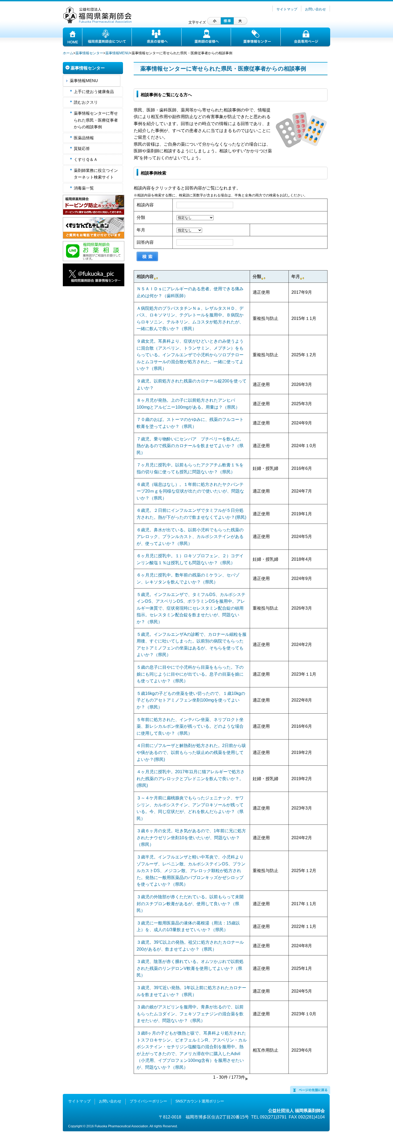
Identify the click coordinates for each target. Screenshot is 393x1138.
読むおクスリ (86, 102)
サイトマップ (286, 9)
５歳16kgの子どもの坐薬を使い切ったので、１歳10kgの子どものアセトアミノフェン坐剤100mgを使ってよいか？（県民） (191, 700)
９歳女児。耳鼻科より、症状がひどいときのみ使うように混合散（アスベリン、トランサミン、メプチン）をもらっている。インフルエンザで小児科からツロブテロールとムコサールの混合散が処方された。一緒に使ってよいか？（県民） (190, 355)
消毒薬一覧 (84, 188)
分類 (141, 217)
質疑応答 (82, 148)
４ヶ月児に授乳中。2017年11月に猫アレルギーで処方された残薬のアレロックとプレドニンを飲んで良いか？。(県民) (191, 778)
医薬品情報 (84, 138)
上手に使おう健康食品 (94, 91)
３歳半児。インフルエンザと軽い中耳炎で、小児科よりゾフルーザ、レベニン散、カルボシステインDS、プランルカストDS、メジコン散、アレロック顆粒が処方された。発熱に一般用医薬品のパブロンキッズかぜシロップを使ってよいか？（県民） (191, 871)
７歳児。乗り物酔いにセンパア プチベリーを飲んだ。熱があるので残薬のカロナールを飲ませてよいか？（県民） (190, 446)
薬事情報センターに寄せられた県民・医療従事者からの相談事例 (96, 120)
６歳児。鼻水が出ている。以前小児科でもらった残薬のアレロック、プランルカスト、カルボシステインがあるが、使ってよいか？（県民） (190, 537)
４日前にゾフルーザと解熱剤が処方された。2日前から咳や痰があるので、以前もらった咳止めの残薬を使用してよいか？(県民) (191, 752)
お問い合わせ (315, 9)
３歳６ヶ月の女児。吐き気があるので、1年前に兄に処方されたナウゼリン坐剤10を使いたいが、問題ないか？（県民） (191, 838)
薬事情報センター (89, 53)
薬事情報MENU (117, 53)
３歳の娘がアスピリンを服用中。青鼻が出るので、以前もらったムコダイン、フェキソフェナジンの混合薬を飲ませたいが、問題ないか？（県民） (190, 1014)
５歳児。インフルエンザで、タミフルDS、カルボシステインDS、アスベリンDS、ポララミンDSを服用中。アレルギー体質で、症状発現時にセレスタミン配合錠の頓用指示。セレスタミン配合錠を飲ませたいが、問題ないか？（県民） (191, 608)
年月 (141, 230)
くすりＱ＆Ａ (86, 159)
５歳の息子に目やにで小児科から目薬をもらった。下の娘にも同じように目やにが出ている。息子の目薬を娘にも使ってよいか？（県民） (190, 674)
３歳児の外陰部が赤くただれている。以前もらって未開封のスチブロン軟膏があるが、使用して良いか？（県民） (190, 904)
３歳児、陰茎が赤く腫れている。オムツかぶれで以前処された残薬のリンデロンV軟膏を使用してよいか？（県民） (190, 968)
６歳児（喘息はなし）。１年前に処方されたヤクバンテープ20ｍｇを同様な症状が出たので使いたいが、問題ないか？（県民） (190, 491)
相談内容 (145, 205)
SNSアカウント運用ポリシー (199, 1101)
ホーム (68, 53)
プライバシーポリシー (148, 1101)
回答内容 (145, 242)
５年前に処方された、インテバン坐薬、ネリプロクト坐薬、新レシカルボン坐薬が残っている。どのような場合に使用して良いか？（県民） (190, 726)
